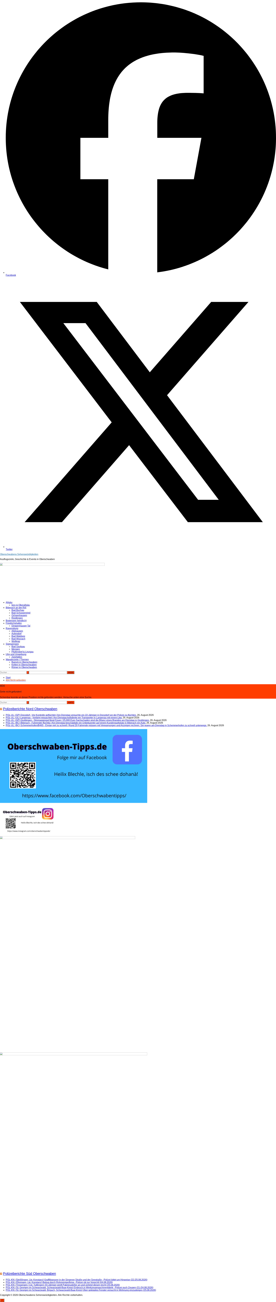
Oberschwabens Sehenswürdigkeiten (19, 554)
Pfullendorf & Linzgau (22, 651)
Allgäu (9, 602)
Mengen (16, 649)
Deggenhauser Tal (21, 626)
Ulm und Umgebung (16, 654)
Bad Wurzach (18, 639)
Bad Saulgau (18, 646)
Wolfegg (16, 641)
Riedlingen (17, 618)
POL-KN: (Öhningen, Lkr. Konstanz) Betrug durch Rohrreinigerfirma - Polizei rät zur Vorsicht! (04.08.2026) (59, 1282)
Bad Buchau (18, 610)
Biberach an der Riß (16, 607)
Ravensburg (12, 628)
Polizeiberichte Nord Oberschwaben (30, 709)
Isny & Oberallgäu (21, 605)
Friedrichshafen (14, 623)
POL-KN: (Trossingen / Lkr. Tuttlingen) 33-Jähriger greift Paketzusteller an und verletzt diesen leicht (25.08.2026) (63, 1285)
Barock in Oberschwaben (24, 662)
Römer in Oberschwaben (24, 667)
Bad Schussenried (21, 613)
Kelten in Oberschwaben (24, 664)
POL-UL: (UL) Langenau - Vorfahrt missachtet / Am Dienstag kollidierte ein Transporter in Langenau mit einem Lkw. (64, 717)
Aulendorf (16, 633)
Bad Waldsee (18, 636)
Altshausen (17, 631)
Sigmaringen (12, 644)
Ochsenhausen (19, 615)
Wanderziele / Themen (17, 659)
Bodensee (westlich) (16, 620)
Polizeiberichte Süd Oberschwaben (29, 1273)
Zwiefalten (17, 657)
